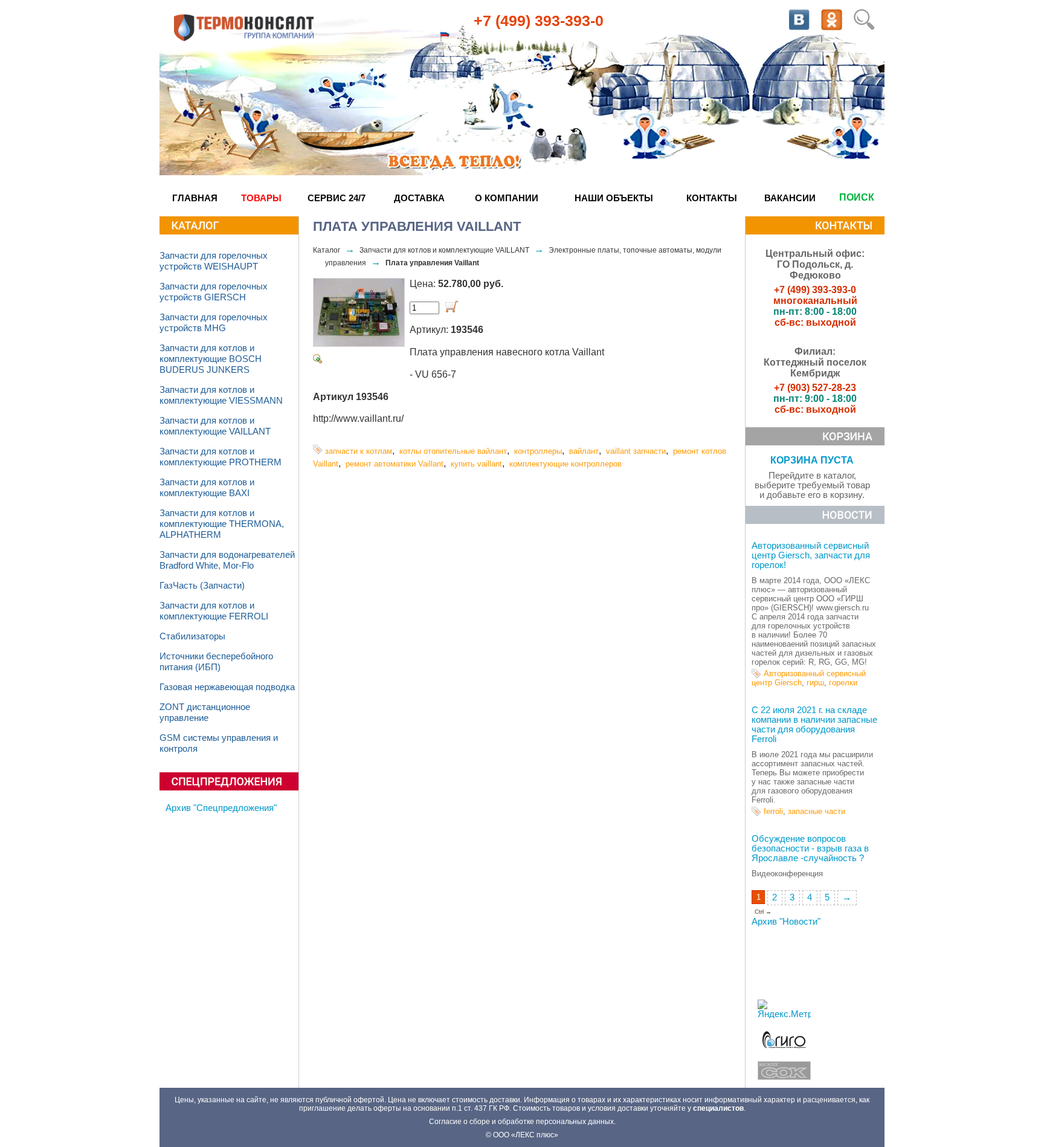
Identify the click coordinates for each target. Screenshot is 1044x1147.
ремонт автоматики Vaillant (394, 463)
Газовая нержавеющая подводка (227, 687)
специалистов (718, 1108)
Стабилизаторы (192, 636)
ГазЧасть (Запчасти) (202, 585)
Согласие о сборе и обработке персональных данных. (522, 1121)
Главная (195, 198)
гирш (815, 682)
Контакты (711, 198)
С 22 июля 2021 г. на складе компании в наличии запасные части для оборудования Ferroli (814, 724)
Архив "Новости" (786, 921)
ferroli (773, 811)
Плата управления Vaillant (432, 263)
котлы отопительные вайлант (453, 451)
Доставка (419, 198)
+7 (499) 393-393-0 (539, 20)
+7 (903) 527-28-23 (815, 388)
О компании (506, 198)
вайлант (584, 451)
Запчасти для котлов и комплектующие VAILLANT (444, 250)
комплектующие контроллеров (565, 463)
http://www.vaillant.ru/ (358, 418)
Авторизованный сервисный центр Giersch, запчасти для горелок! (811, 555)
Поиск (856, 197)
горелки (843, 682)
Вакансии (790, 198)
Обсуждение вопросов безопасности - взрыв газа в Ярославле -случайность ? (810, 848)
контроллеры (538, 451)
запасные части (816, 811)
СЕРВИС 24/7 (337, 198)
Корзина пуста (812, 460)
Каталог (326, 250)
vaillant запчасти (636, 451)
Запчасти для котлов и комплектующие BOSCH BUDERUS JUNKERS (211, 359)
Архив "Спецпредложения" (221, 808)
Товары (261, 198)
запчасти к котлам (358, 451)
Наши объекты (614, 198)
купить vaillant (476, 463)
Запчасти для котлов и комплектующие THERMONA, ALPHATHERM (222, 524)
